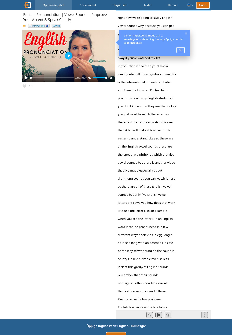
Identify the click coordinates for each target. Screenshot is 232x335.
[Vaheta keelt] (190, 5)
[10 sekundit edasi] (168, 315)
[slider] (52, 77)
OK (180, 50)
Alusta (203, 5)
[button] (27, 86)
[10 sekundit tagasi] (149, 315)
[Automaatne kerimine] (204, 315)
